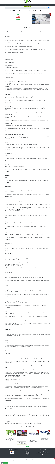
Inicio (11, 5)
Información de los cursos (21, 5)
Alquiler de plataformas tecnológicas (33, 5)
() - (48, 5)
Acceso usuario (41, 5)
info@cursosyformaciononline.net (43, 452)
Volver (27, 446)
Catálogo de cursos (14, 5)
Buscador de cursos (27, 6)
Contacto (26, 5)
